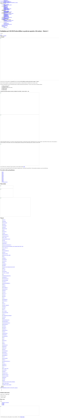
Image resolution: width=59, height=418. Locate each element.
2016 (2, 173)
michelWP (4, 35)
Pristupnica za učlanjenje (5, 402)
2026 (2, 181)
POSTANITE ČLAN (5, 25)
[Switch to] (3, 26)
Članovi (3, 403)
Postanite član (6, 7)
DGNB (3, 404)
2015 (2, 172)
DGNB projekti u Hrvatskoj (7, 14)
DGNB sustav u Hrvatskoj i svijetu (8, 13)
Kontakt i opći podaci (7, 2)
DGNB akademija (6, 23)
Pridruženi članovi (6, 8)
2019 (2, 175)
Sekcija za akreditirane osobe (8, 24)
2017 (2, 174)
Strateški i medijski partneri (7, 1)
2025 (2, 180)
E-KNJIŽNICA (6, 5)
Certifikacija (5, 22)
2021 (2, 177)
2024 (2, 179)
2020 (2, 176)
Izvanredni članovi (6, 9)
